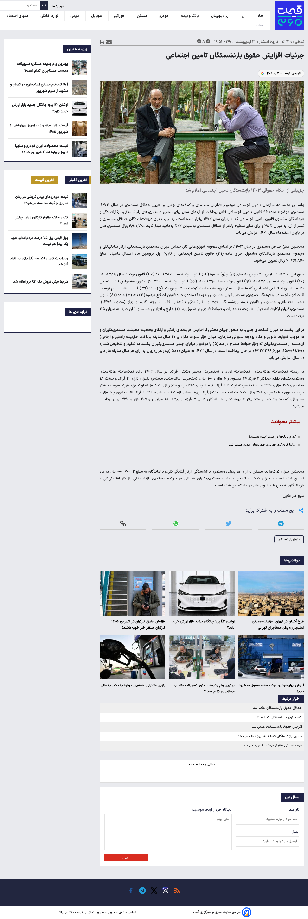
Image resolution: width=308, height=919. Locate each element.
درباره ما (58, 6)
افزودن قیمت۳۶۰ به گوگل (283, 73)
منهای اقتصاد (18, 16)
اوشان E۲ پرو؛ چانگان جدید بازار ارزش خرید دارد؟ (203, 624)
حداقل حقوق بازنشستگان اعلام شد (277, 708)
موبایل (97, 16)
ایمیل (295, 831)
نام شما (294, 809)
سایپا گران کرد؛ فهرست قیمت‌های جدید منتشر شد (262, 444)
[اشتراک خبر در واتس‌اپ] (175, 523)
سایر (260, 25)
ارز (244, 16)
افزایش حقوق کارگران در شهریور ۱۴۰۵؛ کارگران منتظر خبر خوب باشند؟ (137, 624)
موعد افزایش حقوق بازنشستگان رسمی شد (273, 745)
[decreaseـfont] (199, 41)
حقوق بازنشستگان (288, 539)
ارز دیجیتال (220, 16)
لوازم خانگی (49, 16)
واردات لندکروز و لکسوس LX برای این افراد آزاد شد (39, 261)
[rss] (177, 890)
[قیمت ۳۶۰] (289, 15)
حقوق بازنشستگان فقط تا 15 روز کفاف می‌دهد (270, 736)
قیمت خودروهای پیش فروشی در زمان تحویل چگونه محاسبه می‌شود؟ (41, 200)
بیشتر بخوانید (286, 422)
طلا (261, 16)
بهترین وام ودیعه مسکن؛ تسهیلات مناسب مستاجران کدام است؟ (204, 688)
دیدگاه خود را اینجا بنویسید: (212, 809)
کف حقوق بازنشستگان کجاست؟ (279, 717)
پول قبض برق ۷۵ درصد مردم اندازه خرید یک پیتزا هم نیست (39, 240)
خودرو (164, 16)
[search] (44, 5)
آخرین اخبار (78, 180)
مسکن (142, 16)
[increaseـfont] (208, 41)
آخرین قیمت (44, 180)
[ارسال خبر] (109, 42)
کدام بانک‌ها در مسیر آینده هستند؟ (272, 436)
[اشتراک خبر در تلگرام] (281, 523)
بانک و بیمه (190, 16)
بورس (75, 16)
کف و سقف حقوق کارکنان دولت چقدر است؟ (41, 220)
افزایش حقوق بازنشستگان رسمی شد (277, 726)
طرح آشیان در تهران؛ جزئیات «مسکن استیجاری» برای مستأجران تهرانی (278, 624)
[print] (102, 42)
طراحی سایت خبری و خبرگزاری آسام (216, 912)
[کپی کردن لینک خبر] (123, 523)
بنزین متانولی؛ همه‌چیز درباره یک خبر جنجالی (133, 685)
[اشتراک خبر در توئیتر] (228, 523)
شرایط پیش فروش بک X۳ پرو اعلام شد (40, 281)
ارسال (125, 857)
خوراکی (120, 16)
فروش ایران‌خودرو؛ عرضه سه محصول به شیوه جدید (271, 688)
